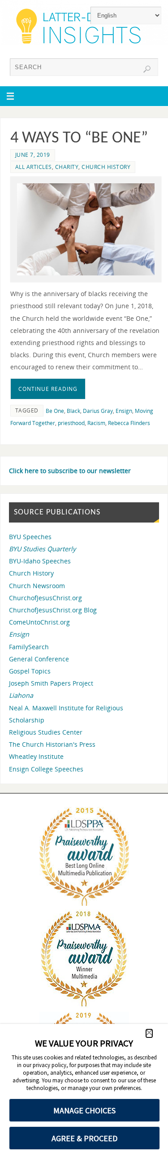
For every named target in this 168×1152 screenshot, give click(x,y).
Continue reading (48, 388)
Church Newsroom (37, 585)
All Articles (33, 167)
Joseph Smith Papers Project (51, 683)
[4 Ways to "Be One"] (85, 229)
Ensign (124, 411)
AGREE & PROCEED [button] (84, 1138)
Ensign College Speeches (46, 769)
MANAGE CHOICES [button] (84, 1110)
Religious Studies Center (45, 732)
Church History (106, 167)
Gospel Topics (30, 671)
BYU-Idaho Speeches (40, 561)
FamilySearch (29, 646)
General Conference (39, 659)
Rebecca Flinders (129, 423)
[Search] (146, 69)
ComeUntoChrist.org (39, 622)
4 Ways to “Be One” (79, 138)
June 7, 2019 (32, 155)
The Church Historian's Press (52, 744)
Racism (96, 423)
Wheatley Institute (36, 756)
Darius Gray (98, 411)
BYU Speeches (30, 536)
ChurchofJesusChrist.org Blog (53, 610)
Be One (55, 411)
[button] (149, 1033)
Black (73, 411)
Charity (67, 167)
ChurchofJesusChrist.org (45, 598)
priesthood (71, 423)
